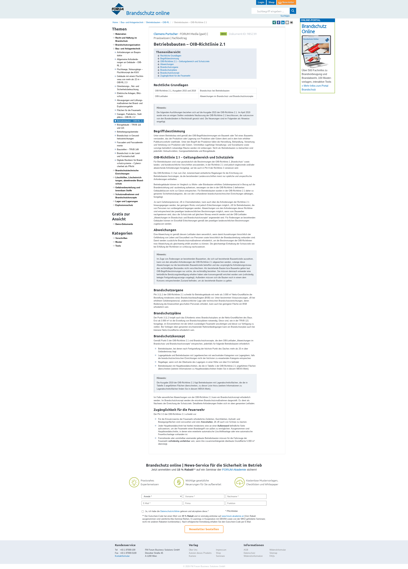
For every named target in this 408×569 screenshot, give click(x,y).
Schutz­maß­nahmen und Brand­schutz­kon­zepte (127, 196)
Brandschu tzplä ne (168, 70)
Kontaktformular (122, 556)
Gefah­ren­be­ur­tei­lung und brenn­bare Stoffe (127, 189)
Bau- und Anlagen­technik (127, 48)
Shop (271, 2)
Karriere (192, 556)
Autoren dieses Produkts (200, 553)
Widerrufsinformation (253, 556)
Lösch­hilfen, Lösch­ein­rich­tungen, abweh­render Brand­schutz (129, 180)
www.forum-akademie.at (233, 516)
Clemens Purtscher (166, 34)
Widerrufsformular (278, 550)
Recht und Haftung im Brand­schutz (126, 39)
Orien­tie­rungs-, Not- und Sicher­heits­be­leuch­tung (128, 88)
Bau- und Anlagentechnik (132, 22)
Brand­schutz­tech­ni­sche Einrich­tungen (126, 172)
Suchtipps (285, 16)
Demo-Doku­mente (124, 224)
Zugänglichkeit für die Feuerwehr (175, 76)
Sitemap (273, 553)
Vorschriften (121, 238)
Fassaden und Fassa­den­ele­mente (130, 144)
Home (115, 22)
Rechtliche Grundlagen (170, 55)
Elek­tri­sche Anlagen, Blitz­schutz (129, 95)
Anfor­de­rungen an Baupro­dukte (129, 54)
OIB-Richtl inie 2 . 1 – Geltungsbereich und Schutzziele (184, 61)
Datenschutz (249, 553)
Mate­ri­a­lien (120, 34)
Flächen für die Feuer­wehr (129, 110)
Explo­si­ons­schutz (124, 205)
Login (261, 2)
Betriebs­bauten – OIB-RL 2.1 (130, 121)
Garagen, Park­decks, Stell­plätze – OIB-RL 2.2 (129, 115)
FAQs (272, 556)
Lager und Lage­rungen (126, 201)
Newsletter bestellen (204, 529)
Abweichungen (167, 64)
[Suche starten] (293, 11)
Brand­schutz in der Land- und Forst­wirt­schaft (128, 155)
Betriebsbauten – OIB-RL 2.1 (159, 22)
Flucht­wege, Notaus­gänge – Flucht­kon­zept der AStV (130, 71)
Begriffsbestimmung (169, 58)
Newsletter (288, 2)
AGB (246, 550)
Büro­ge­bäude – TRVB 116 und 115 (129, 126)
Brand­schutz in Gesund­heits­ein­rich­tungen (128, 137)
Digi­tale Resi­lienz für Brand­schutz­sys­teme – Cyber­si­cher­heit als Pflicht (130, 163)
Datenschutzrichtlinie (170, 511)
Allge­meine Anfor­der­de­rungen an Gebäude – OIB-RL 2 (129, 62)
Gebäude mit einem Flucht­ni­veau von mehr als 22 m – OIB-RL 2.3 (130, 79)
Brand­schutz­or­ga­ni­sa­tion (127, 45)
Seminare (220, 556)
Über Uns (193, 550)
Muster (118, 242)
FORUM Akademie (234, 469)
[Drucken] (291, 22)
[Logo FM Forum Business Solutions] (118, 9)
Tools (118, 246)
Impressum (221, 550)
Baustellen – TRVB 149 (128, 149)
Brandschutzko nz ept (169, 73)
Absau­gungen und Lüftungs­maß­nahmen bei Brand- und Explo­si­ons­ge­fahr (130, 103)
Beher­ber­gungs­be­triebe (127, 132)
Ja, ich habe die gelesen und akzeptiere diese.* (177, 511)
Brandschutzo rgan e (169, 67)
